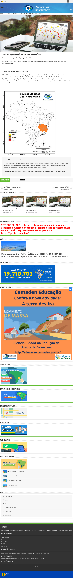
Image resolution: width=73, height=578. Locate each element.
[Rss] (35, 567)
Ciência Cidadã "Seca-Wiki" (14, 480)
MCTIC (2, 539)
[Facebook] (37, 567)
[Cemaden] (36, 8)
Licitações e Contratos (10, 507)
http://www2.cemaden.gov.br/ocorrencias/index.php (50, 171)
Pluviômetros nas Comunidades (15, 471)
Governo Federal (5, 537)
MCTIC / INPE (4, 541)
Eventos (6, 500)
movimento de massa (53, 163)
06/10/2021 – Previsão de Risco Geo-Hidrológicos (35, 209)
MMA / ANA (4, 546)
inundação (7, 165)
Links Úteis (7, 511)
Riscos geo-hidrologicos (11, 13)
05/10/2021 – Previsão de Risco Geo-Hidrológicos (58, 209)
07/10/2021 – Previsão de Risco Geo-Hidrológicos (11, 209)
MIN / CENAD (4, 544)
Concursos (7, 503)
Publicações (7, 515)
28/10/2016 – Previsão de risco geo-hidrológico (12, 188)
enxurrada (16, 165)
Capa (1, 13)
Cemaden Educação (12, 476)
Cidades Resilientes (12, 485)
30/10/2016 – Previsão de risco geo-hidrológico (60, 188)
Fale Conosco (8, 496)
